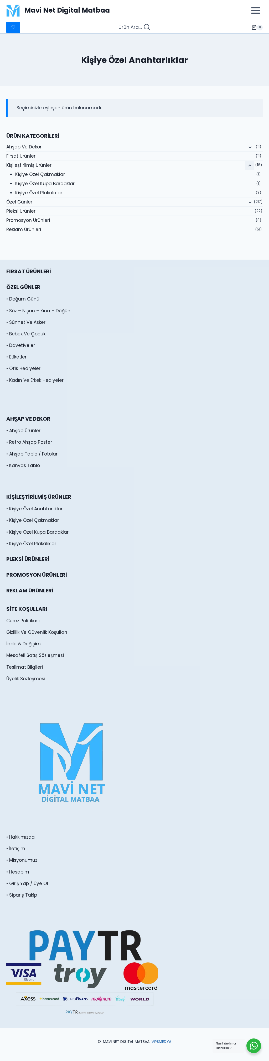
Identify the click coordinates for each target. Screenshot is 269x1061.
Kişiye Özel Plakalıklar (38, 193)
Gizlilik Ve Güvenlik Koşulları (36, 632)
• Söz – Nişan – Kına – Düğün (38, 311)
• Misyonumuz (21, 860)
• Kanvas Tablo (23, 465)
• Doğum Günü (22, 299)
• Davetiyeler (20, 345)
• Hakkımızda (20, 837)
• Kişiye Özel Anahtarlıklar (34, 509)
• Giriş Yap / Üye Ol (27, 883)
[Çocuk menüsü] (249, 147)
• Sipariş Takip (21, 895)
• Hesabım (17, 872)
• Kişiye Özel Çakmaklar (32, 520)
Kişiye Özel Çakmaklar (40, 174)
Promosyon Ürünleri (28, 220)
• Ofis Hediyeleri (24, 368)
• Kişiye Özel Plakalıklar (31, 543)
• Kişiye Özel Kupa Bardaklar (37, 532)
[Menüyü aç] (255, 10)
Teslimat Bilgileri (24, 667)
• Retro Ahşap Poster (29, 442)
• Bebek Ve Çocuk (25, 334)
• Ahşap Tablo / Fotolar (32, 454)
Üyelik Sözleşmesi (25, 679)
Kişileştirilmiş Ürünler (28, 165)
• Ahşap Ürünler (23, 430)
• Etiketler (16, 357)
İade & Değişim (23, 644)
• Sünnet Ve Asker (25, 322)
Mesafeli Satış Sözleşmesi (35, 655)
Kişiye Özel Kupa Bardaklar (45, 183)
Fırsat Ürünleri (21, 156)
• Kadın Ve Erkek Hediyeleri (35, 380)
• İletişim (15, 848)
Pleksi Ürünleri (21, 211)
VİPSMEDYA (161, 1041)
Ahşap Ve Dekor (24, 147)
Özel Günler (19, 202)
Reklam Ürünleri (23, 229)
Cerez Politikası (23, 621)
